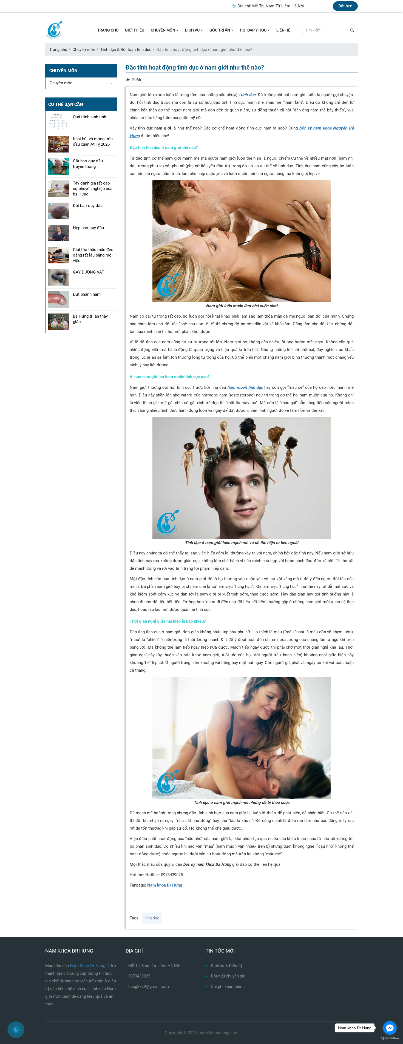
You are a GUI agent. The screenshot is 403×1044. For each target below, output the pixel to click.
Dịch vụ (192, 30)
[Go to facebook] (390, 1028)
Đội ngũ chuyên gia (227, 976)
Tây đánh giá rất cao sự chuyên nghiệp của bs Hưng (92, 189)
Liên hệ (283, 30)
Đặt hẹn (345, 6)
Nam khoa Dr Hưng (164, 885)
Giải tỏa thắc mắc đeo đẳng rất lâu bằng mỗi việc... (93, 255)
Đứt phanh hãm (87, 294)
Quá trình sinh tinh (89, 116)
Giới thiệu (134, 30)
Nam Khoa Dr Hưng (88, 965)
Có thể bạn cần (65, 104)
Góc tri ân (220, 30)
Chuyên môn (163, 30)
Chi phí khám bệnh (227, 986)
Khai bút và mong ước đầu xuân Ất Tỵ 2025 (93, 141)
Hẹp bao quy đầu (88, 227)
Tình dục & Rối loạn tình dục (125, 49)
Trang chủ (107, 30)
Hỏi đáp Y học (253, 30)
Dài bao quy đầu (88, 205)
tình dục (248, 94)
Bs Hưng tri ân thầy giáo (90, 319)
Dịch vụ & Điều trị (226, 965)
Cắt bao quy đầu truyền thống (88, 164)
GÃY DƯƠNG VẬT (88, 272)
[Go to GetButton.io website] (390, 1038)
